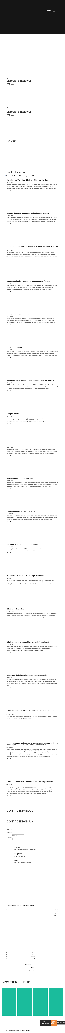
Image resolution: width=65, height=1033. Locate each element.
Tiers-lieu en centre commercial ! (19, 314)
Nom (7, 829)
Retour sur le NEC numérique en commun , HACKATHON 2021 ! (31, 380)
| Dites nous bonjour (16, 893)
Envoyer (11, 842)
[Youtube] (57, 1030)
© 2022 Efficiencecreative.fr (13, 905)
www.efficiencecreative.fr (14, 1030)
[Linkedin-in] (54, 1030)
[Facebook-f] (43, 1030)
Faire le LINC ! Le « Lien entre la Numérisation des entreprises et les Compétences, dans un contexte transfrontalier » (32, 744)
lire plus (8, 795)
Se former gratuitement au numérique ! (22, 544)
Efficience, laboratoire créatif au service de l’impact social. (30, 782)
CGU (24, 905)
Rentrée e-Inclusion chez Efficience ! (21, 511)
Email (8, 832)
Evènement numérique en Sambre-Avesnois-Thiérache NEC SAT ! (32, 247)
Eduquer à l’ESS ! (13, 414)
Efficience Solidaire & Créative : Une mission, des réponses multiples (30, 711)
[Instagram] (50, 1030)
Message (9, 837)
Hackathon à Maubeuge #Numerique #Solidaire (25, 576)
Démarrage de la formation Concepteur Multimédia (26, 675)
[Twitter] (47, 1030)
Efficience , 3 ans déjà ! (15, 609)
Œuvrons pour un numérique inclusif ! (21, 478)
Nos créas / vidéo (14, 154)
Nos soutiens (30, 905)
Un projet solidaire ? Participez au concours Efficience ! (28, 281)
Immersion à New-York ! (16, 347)
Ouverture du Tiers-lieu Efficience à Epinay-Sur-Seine (27, 180)
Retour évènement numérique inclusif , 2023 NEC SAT (28, 213)
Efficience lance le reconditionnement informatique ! (27, 642)
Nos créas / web (14, 149)
